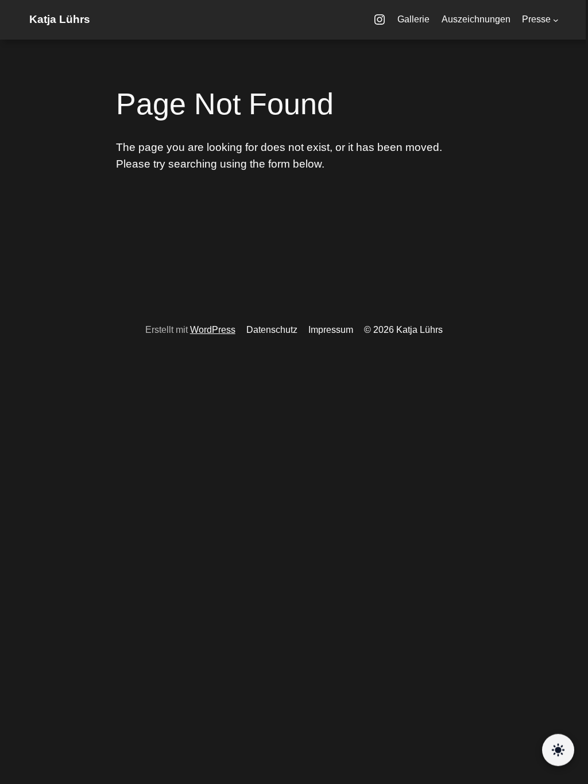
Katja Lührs (59, 19)
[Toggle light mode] (558, 751)
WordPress (212, 330)
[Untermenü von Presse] (556, 20)
